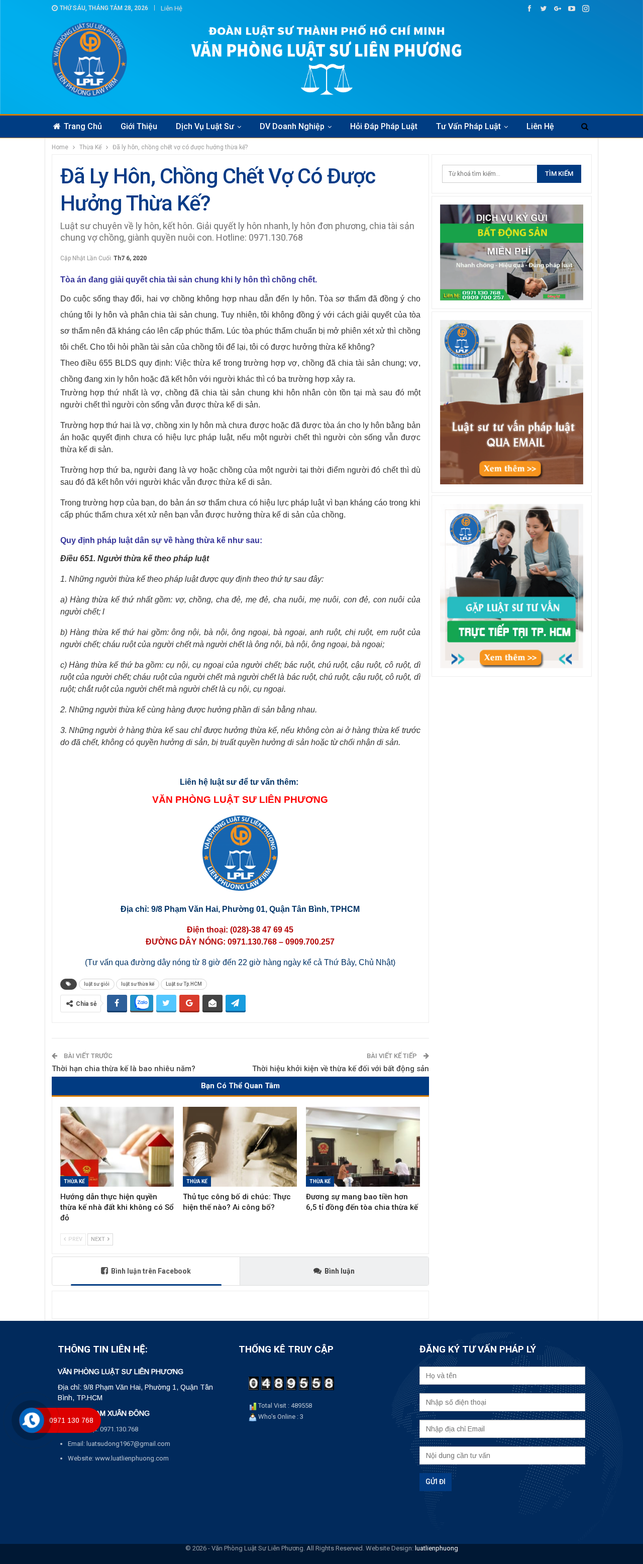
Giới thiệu (139, 126)
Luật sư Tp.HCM (184, 984)
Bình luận (340, 1271)
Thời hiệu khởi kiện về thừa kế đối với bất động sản (340, 1068)
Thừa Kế (74, 1181)
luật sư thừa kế (137, 984)
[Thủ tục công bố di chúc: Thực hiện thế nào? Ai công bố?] (240, 1147)
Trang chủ (83, 126)
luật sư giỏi (97, 984)
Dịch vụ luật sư (205, 126)
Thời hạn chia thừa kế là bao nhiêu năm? (123, 1068)
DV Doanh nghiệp (292, 126)
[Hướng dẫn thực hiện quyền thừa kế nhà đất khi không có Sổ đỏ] (117, 1147)
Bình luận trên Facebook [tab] (151, 1271)
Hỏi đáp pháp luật (383, 126)
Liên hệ (171, 8)
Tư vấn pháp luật (468, 126)
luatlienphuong (436, 1548)
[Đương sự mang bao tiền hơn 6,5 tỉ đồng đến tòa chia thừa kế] (363, 1147)
